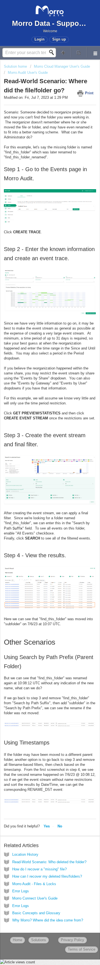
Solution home (16, 66)
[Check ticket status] (79, 52)
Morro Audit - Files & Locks (34, 884)
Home (17, 940)
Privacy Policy (72, 940)
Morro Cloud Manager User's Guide (62, 66)
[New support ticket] (63, 52)
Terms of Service (81, 949)
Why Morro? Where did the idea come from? (47, 920)
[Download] (39, 492)
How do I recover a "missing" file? (39, 869)
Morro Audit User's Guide (28, 72)
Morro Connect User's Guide (35, 898)
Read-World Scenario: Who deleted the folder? (49, 862)
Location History (25, 854)
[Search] (53, 52)
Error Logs (20, 891)
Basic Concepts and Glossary (36, 913)
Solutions (38, 940)
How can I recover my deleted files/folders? (47, 876)
